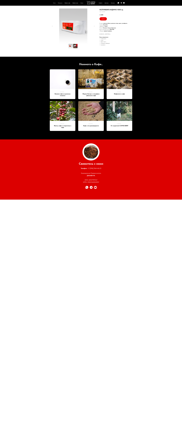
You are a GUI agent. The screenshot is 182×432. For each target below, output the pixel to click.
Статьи (81, 2)
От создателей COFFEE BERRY (119, 125)
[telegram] (121, 3)
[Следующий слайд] (94, 26)
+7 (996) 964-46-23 (94, 168)
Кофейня (100, 2)
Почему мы (60, 2)
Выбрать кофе (67, 2)
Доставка (106, 2)
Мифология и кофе (119, 94)
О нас (54, 2)
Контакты (113, 2)
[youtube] (124, 3)
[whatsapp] (118, 3)
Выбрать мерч (75, 2)
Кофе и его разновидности (91, 125)
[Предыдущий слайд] (52, 26)
